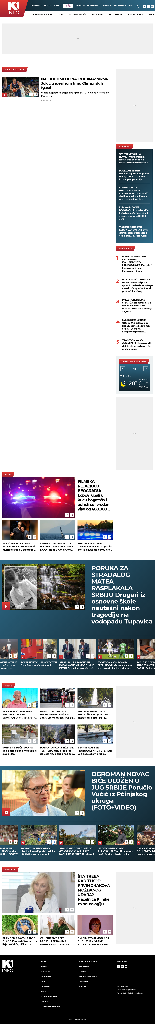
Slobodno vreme (49, 996)
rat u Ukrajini (115, 14)
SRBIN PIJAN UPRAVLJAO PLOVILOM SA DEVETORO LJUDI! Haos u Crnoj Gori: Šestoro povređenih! (56, 546)
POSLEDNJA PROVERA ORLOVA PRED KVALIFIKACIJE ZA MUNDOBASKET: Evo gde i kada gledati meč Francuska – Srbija (136, 263)
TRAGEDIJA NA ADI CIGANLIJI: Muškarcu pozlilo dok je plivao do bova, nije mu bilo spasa (137, 344)
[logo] (20, 986)
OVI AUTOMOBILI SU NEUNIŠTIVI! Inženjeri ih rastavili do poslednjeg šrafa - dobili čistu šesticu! (133, 158)
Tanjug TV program (88, 977)
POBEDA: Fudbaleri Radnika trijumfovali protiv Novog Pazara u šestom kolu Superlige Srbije (134, 175)
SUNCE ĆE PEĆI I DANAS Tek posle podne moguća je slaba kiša (19, 750)
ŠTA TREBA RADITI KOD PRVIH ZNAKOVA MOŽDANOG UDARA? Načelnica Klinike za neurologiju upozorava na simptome (94, 890)
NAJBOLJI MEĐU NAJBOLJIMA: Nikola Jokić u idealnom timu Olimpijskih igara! (74, 83)
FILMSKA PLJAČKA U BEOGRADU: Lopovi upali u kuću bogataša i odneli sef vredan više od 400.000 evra (133, 213)
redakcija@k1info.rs (128, 990)
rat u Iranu (97, 14)
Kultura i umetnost (50, 1007)
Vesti (47, 5)
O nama (82, 972)
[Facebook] (144, 6)
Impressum (84, 967)
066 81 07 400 (125, 986)
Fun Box (44, 1002)
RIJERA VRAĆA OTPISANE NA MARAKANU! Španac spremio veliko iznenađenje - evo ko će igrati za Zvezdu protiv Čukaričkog (137, 285)
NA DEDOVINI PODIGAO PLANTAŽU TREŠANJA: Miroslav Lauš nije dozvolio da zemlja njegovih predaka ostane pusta (38, 851)
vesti (60, 14)
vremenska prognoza (41, 14)
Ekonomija (92, 5)
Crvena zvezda (135, 14)
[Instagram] (148, 6)
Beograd (134, 368)
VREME (57, 5)
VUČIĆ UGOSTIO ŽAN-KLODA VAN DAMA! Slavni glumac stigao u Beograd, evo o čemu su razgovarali (133, 231)
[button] (122, 368)
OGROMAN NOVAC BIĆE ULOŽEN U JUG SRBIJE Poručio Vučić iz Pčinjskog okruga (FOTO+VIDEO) (121, 791)
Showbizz (119, 5)
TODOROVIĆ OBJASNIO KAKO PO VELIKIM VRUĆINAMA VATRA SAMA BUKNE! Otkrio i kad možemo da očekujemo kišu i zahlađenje (19, 714)
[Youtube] (152, 6)
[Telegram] (36, 94)
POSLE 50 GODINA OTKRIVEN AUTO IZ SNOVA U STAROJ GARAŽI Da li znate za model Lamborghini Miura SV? (37, 665)
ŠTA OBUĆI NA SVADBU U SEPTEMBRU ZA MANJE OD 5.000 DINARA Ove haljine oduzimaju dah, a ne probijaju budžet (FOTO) (75, 665)
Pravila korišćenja (88, 962)
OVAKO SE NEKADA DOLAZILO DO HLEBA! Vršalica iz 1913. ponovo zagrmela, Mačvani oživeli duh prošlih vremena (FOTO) (76, 851)
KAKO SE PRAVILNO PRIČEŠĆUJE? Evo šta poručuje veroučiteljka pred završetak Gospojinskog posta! (114, 665)
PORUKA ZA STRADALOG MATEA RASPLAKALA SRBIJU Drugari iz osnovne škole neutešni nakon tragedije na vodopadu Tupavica (121, 595)
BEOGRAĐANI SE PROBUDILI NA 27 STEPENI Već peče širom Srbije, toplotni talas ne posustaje (95, 750)
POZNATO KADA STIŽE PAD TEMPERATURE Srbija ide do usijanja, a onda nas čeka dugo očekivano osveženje (57, 750)
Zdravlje (80, 5)
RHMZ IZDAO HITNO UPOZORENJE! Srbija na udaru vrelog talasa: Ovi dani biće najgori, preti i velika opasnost (57, 714)
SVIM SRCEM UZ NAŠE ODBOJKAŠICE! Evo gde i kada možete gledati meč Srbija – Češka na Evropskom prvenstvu (136, 326)
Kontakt (83, 987)
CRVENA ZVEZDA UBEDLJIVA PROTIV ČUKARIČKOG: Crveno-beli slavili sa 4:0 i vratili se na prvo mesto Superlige (133, 193)
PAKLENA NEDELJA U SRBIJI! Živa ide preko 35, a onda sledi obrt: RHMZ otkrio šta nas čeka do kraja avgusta (137, 306)
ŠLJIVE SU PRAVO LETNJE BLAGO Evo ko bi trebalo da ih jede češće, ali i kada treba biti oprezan (19, 941)
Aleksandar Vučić (77, 14)
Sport (106, 5)
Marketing (84, 982)
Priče (43, 992)
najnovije (36, 5)
